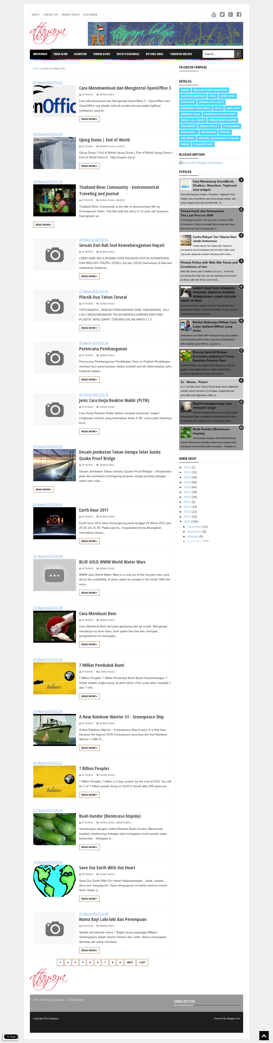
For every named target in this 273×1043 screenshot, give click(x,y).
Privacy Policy (71, 14)
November (194, 531)
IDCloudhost (75, 999)
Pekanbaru (188, 126)
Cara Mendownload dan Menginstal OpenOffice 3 (125, 87)
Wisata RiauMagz (128, 54)
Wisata (120, 200)
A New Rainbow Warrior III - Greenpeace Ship (121, 716)
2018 (188, 487)
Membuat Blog (190, 114)
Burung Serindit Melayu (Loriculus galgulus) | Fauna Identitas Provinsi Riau (213, 356)
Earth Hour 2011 (93, 510)
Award (185, 90)
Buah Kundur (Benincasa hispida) (110, 816)
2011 (187, 521)
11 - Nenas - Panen (194, 382)
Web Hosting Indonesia (48, 999)
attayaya (53, 1018)
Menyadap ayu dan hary (220, 114)
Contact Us (50, 14)
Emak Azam (61, 54)
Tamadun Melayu (181, 54)
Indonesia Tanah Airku (196, 108)
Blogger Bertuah (193, 96)
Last (142, 962)
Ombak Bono (101, 54)
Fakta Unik (188, 102)
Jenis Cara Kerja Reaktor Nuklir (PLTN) (114, 400)
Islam (218, 108)
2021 (188, 472)
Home (36, 68)
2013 (188, 511)
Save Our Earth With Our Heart (107, 867)
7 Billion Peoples (94, 768)
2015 (188, 502)
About (36, 14)
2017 (188, 492)
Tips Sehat (187, 138)
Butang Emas (154, 54)
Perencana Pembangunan (103, 348)
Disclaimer (90, 14)
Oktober (193, 536)
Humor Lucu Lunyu (112, 146)
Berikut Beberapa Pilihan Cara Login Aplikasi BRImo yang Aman (214, 326)
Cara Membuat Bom (97, 613)
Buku (212, 96)
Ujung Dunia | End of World (104, 139)
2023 (188, 467)
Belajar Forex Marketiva (210, 90)
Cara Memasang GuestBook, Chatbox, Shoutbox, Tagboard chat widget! (215, 185)
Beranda (41, 54)
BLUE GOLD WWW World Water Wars (112, 561)
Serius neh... (108, 94)
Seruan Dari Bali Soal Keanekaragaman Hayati (121, 245)
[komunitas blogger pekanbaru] (201, 162)
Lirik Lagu (233, 108)
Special (225, 132)
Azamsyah (80, 54)
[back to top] (264, 1035)
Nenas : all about (193, 120)
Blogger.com (233, 1018)
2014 (188, 506)
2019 (188, 482)
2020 (188, 477)
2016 (188, 497)
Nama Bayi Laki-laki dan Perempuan (113, 919)
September (195, 541)
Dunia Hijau (107, 200)
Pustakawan (231, 126)
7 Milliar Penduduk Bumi (101, 665)
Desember (194, 526)
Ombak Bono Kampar (223, 120)
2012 (188, 516)
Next (130, 962)
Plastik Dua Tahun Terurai (103, 297)
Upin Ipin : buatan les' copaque (218, 138)
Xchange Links (203, 144)
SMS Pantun (208, 132)
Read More (88, 119)
